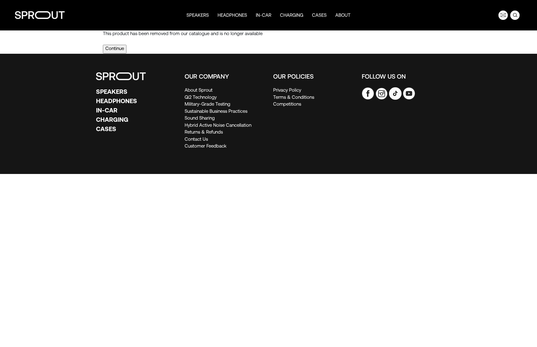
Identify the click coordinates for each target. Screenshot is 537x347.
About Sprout (199, 90)
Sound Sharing (200, 118)
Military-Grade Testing (207, 104)
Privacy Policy (287, 90)
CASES (319, 15)
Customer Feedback (206, 146)
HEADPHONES (232, 15)
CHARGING (291, 15)
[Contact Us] (503, 15)
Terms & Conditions (293, 97)
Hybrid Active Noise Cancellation (218, 125)
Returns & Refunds (204, 132)
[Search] (515, 15)
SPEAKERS (197, 15)
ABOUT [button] (343, 15)
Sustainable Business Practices (216, 111)
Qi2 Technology (201, 97)
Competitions (287, 104)
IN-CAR (263, 15)
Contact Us (196, 139)
